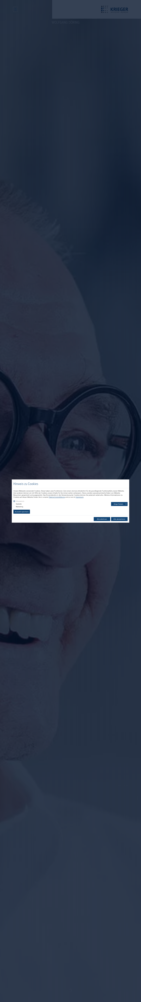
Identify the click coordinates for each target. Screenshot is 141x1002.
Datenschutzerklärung (57, 497)
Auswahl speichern (22, 512)
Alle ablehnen (102, 519)
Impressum (80, 497)
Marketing (19, 507)
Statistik (19, 504)
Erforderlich (20, 501)
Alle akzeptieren (119, 519)
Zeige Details (118, 504)
